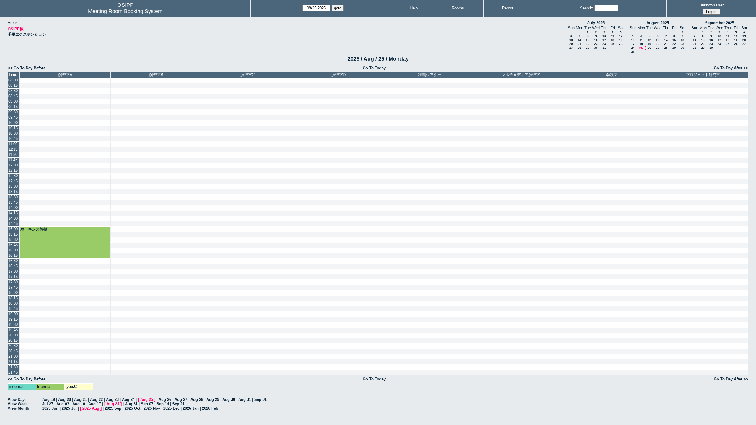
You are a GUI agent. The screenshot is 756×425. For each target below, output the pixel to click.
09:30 (13, 112)
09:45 (13, 117)
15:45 (13, 245)
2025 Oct (132, 408)
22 (587, 43)
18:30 (13, 303)
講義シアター (429, 75)
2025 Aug (90, 408)
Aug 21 (80, 399)
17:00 (13, 271)
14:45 (13, 223)
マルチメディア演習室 (520, 75)
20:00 (13, 335)
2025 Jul (69, 408)
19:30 (13, 324)
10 (604, 36)
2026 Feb (210, 408)
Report (507, 8)
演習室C (247, 75)
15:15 (13, 234)
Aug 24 (128, 399)
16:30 (13, 261)
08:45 (13, 96)
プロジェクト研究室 (703, 75)
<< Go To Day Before (26, 68)
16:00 (13, 250)
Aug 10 (78, 404)
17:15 (13, 276)
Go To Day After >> (731, 68)
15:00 (13, 229)
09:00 (13, 101)
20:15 (13, 340)
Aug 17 (94, 404)
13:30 (13, 197)
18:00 (13, 292)
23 (596, 43)
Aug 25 (146, 399)
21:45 (13, 372)
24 (604, 43)
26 (621, 43)
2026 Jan (191, 408)
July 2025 (596, 23)
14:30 (13, 218)
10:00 (13, 122)
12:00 (13, 165)
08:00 (13, 80)
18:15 (13, 298)
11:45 (12, 160)
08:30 (13, 91)
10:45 (13, 138)
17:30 (13, 282)
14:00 (13, 207)
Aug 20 (64, 399)
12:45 (13, 181)
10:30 (13, 133)
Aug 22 (96, 399)
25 (612, 43)
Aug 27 (181, 399)
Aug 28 (196, 399)
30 (596, 47)
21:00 (13, 356)
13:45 (13, 202)
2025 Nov (152, 408)
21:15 (13, 361)
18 (612, 40)
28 (579, 47)
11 (612, 36)
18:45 (13, 308)
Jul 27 (47, 404)
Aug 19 (48, 399)
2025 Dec (171, 408)
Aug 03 (62, 404)
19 (621, 40)
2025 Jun (50, 408)
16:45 (13, 266)
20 (571, 43)
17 (604, 40)
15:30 (13, 239)
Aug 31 (244, 399)
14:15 (13, 213)
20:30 (13, 346)
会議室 (611, 75)
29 (587, 47)
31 (604, 47)
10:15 (13, 128)
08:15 (13, 85)
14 (579, 40)
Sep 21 (178, 404)
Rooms (458, 8)
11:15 (12, 149)
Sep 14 (163, 404)
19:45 (13, 330)
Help (414, 8)
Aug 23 (112, 399)
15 (587, 40)
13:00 (13, 186)
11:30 (12, 154)
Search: (586, 8)
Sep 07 (147, 404)
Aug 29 (212, 399)
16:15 (13, 255)
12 (621, 36)
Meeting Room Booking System (125, 11)
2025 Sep (113, 408)
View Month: (19, 408)
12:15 (13, 170)
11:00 (12, 144)
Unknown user (711, 5)
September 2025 (719, 23)
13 (571, 40)
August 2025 (657, 23)
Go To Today (374, 68)
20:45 (13, 351)
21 (579, 43)
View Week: (18, 404)
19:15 (13, 319)
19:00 (13, 314)
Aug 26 (165, 399)
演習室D (338, 75)
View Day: (17, 399)
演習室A (65, 75)
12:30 (13, 176)
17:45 (13, 287)
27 (571, 47)
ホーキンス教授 (33, 229)
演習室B (156, 75)
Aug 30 (228, 399)
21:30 (13, 367)
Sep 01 (260, 399)
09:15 (13, 106)
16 (596, 40)
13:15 (13, 191)
